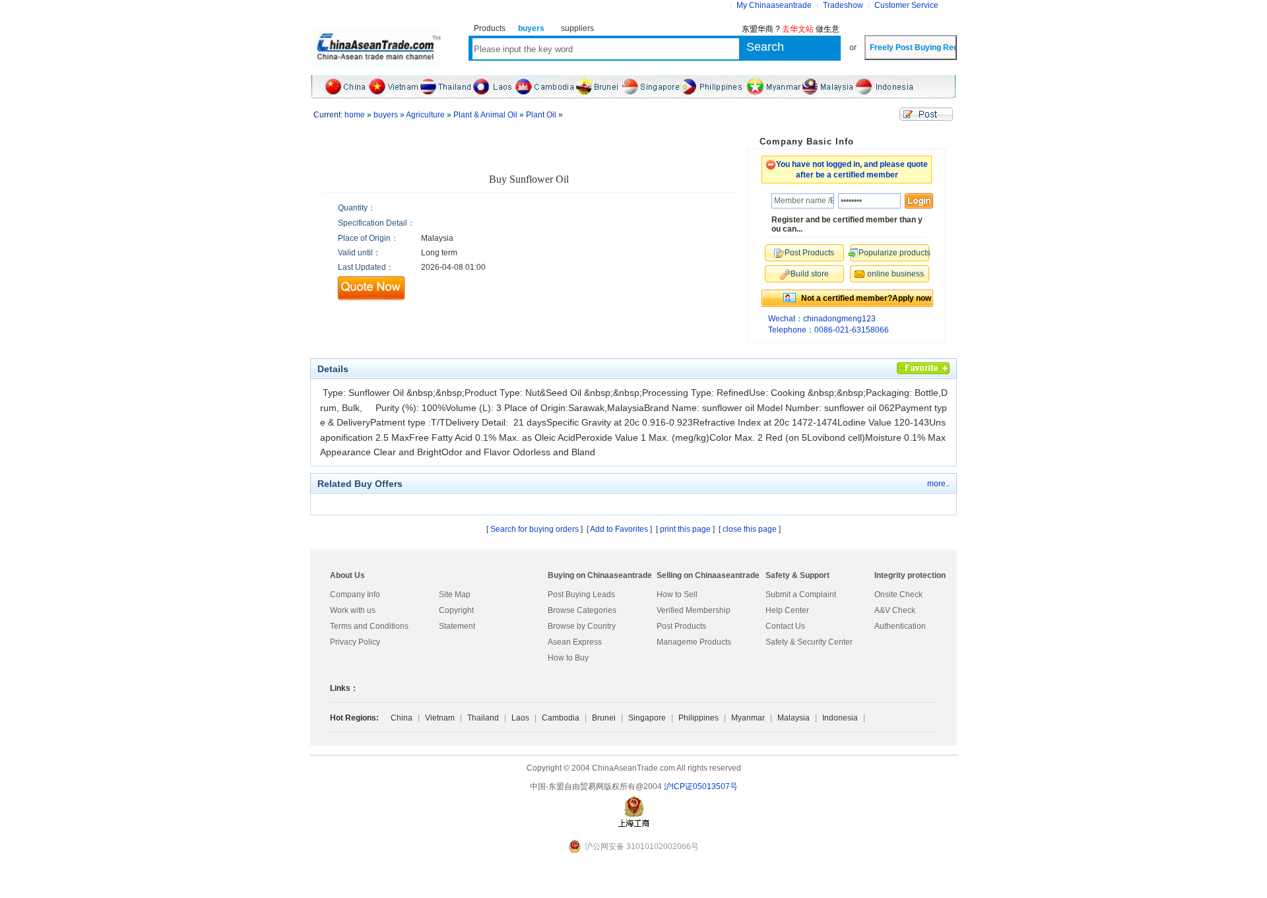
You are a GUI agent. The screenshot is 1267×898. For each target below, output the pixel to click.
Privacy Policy (355, 642)
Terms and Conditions (369, 626)
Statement (457, 626)
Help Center (787, 610)
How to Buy (568, 657)
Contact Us (785, 626)
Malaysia (793, 717)
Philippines (698, 717)
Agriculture (425, 114)
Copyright (456, 610)
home (354, 114)
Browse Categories (582, 610)
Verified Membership (694, 610)
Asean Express (575, 642)
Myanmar (748, 717)
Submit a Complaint (800, 594)
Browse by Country (582, 626)
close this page (750, 529)
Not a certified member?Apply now (866, 298)
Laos (520, 717)
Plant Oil (541, 114)
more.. (938, 483)
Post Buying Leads (581, 594)
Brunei (604, 717)
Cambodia (560, 717)
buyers (386, 114)
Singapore (647, 717)
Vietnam (440, 717)
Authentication (900, 626)
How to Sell (677, 594)
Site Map (455, 594)
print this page (685, 529)
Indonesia (840, 717)
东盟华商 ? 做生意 (790, 29)
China (401, 717)
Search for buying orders (534, 529)
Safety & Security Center (809, 642)
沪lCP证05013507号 (701, 786)
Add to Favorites (619, 529)
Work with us (352, 610)
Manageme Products (694, 642)
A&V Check (894, 610)
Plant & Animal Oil (485, 114)
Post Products (681, 626)
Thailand (483, 717)
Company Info (355, 594)
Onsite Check (898, 594)
